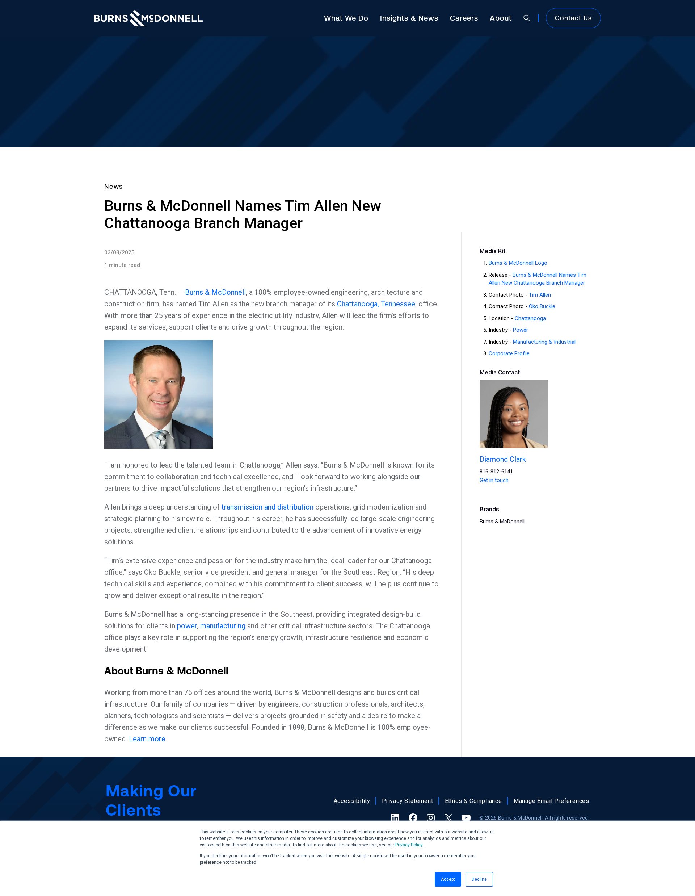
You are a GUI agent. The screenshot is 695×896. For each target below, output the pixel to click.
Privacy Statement (407, 800)
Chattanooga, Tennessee (376, 304)
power (187, 625)
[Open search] (527, 18)
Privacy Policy (408, 844)
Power (520, 330)
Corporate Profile (509, 353)
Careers (464, 18)
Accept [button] (448, 879)
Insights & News (409, 18)
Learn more (147, 738)
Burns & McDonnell (215, 292)
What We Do (346, 18)
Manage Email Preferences (551, 800)
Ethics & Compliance (473, 800)
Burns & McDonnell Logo (518, 263)
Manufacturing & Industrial (544, 342)
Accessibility (352, 800)
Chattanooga (530, 318)
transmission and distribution (267, 507)
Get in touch (494, 480)
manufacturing (222, 625)
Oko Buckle (542, 306)
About (501, 18)
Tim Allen (540, 295)
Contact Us (573, 18)
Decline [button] (479, 879)
